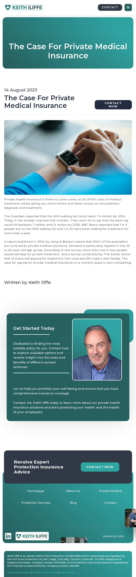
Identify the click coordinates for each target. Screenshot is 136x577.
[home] (24, 7)
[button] (128, 7)
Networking (67, 572)
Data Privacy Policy (18, 572)
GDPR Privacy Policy (45, 572)
